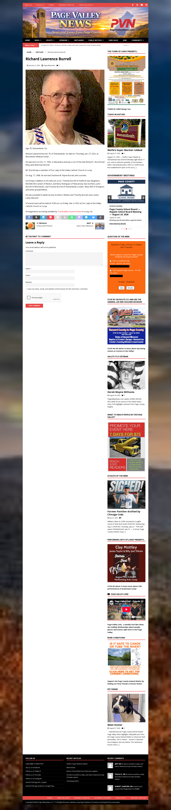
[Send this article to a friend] (57, 217)
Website (29, 282)
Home (27, 40)
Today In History (116, 114)
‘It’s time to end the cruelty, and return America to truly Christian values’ (129, 776)
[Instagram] (146, 5)
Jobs (125, 40)
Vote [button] (121, 288)
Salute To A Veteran (117, 356)
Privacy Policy (121, 798)
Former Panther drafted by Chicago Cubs (123, 513)
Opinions (63, 40)
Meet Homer (114, 724)
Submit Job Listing (85, 5)
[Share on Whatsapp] (71, 217)
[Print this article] (64, 217)
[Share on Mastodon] (79, 217)
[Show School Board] (126, 229)
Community (137, 40)
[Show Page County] (128, 229)
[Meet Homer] (126, 708)
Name (28, 268)
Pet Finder (112, 689)
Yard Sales (113, 40)
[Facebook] (133, 5)
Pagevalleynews (49, 65)
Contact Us (40, 5)
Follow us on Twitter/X (33, 771)
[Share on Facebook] (29, 217)
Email (28, 275)
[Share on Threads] (100, 217)
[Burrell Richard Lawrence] (65, 143)
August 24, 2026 (114, 395)
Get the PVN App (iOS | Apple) (36, 782)
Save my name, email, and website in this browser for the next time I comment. (58, 289)
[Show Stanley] (130, 229)
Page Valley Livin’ (120, 594)
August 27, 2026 (114, 153)
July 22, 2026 (113, 518)
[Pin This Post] (50, 217)
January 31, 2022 (34, 65)
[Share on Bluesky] (93, 217)
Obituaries (79, 40)
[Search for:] (133, 45)
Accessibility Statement (103, 798)
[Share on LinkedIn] (43, 217)
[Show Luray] (122, 229)
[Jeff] (110, 767)
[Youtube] (142, 5)
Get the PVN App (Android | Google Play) (40, 786)
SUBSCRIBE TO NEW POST (66, 5)
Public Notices (95, 40)
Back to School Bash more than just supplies (82, 771)
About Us (28, 5)
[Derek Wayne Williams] (126, 375)
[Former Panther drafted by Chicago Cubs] (126, 494)
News (37, 40)
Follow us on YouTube (33, 775)
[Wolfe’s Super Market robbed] (126, 133)
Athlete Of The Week (117, 476)
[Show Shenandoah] (124, 229)
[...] (135, 167)
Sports (49, 40)
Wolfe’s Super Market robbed (124, 150)
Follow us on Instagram (34, 778)
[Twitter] (137, 5)
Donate (51, 5)
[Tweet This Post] (36, 217)
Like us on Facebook (33, 767)
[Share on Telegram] (86, 217)
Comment (29, 251)
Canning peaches (73, 781)
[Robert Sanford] (110, 789)
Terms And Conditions (138, 798)
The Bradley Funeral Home (70, 211)
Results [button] (130, 288)
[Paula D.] (110, 777)
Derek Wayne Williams (120, 392)
